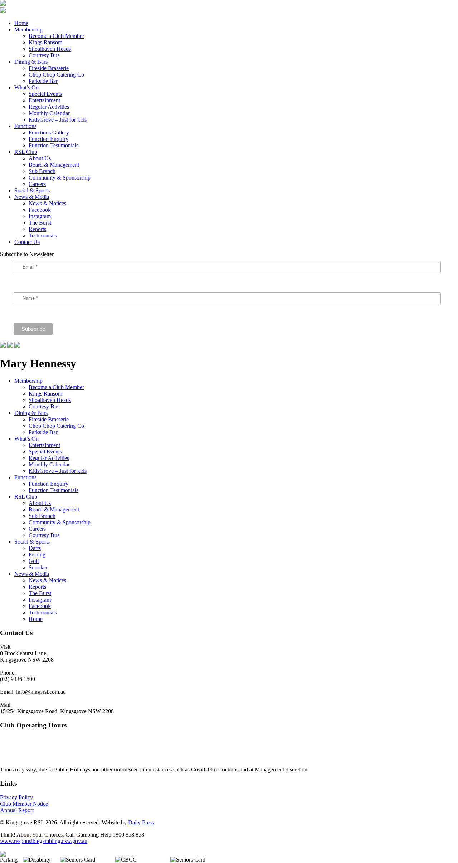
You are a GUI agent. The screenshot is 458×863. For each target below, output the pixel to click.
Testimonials (43, 235)
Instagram (40, 216)
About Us (40, 158)
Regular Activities (49, 107)
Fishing (37, 554)
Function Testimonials (53, 145)
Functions (25, 126)
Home (21, 23)
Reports (37, 229)
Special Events (45, 94)
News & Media (31, 197)
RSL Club (25, 152)
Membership (28, 29)
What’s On (26, 87)
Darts (35, 548)
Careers (37, 184)
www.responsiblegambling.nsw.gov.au (43, 841)
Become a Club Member (56, 36)
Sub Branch (42, 171)
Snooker (38, 567)
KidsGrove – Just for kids (58, 120)
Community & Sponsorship (60, 178)
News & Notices (47, 203)
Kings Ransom (45, 42)
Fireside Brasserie (49, 68)
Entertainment (44, 100)
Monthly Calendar (49, 113)
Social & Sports (32, 190)
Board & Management (54, 165)
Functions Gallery (49, 132)
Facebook (40, 210)
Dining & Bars (31, 62)
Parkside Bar (43, 81)
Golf (34, 561)
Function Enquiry (48, 139)
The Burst (40, 223)
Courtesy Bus (44, 55)
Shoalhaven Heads (50, 49)
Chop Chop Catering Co (56, 75)
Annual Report (17, 810)
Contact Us (27, 242)
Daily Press (141, 822)
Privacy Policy (16, 797)
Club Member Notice (24, 804)
